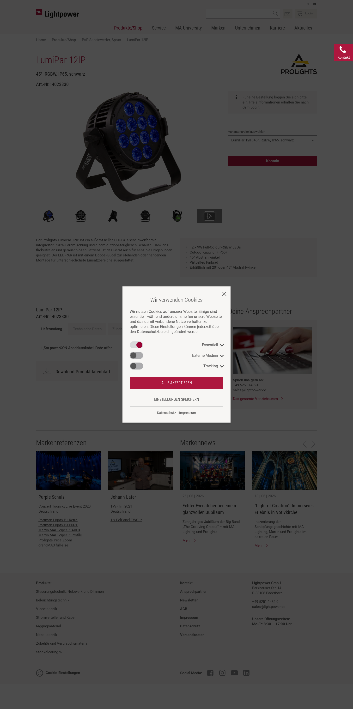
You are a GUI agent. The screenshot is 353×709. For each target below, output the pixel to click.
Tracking (210, 366)
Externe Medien (205, 355)
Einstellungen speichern (176, 399)
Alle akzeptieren (176, 383)
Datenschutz (166, 413)
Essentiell (210, 345)
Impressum (187, 413)
